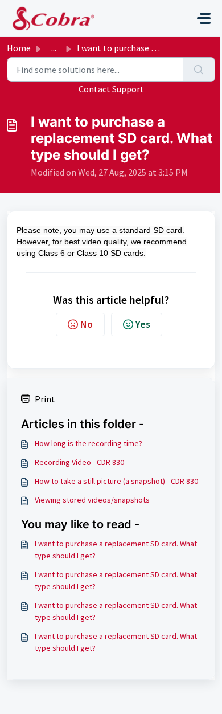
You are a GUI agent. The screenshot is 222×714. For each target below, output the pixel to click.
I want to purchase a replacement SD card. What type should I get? (116, 549)
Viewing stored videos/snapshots (92, 500)
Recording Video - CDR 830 (79, 462)
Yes (142, 324)
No (86, 324)
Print (45, 399)
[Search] (199, 69)
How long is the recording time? (88, 443)
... (53, 48)
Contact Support (111, 89)
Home (19, 48)
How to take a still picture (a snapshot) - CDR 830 (116, 481)
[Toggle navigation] (203, 18)
